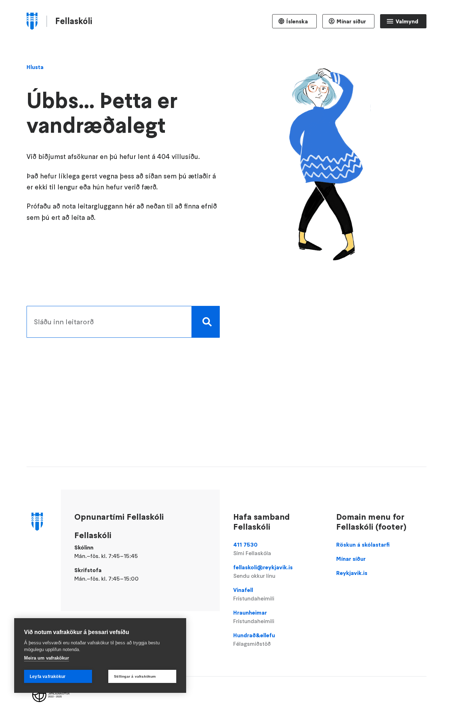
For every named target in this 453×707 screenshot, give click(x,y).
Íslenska (297, 21)
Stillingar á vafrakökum (135, 676)
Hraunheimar (253, 617)
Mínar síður (351, 21)
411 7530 (252, 549)
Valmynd (407, 21)
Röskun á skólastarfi (363, 544)
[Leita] (205, 322)
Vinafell (253, 594)
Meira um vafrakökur (46, 658)
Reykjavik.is (351, 572)
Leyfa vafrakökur (47, 676)
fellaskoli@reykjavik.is (263, 571)
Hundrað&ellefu (254, 639)
